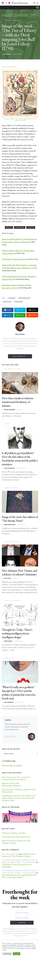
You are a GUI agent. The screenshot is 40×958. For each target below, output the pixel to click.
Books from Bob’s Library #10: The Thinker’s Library (16, 841)
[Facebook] (3, 3)
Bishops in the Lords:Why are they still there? (11, 784)
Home (3, 14)
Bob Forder (7, 54)
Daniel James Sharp (9, 524)
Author (8, 719)
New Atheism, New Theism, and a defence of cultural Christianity (19, 572)
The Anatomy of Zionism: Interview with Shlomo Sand (18, 790)
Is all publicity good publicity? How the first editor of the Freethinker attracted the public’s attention (20, 458)
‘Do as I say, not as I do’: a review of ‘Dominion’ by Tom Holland (16, 778)
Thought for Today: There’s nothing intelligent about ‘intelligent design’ (17, 633)
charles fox (11, 298)
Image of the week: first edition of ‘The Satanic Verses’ (20, 519)
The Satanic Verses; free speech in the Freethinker (17, 865)
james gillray (7, 301)
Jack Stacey (7, 578)
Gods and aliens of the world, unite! (16, 836)
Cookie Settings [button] (7, 954)
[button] (37, 3)
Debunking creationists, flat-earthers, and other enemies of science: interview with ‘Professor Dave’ (18, 798)
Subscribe (21, 922)
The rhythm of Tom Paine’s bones (14, 259)
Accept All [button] (16, 954)
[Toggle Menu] (37, 7)
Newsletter (19, 227)
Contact (31, 227)
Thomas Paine (18, 301)
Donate (9, 227)
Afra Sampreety (9, 702)
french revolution (24, 298)
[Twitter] (6, 3)
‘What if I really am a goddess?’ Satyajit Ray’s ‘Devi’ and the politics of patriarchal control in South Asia (18, 692)
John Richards (8, 641)
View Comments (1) (19, 356)
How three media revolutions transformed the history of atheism (17, 402)
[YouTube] (9, 3)
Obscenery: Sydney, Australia (13, 833)
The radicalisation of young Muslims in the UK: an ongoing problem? (19, 876)
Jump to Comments (9, 67)
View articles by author (12, 765)
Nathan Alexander (9, 409)
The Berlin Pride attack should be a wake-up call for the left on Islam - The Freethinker (19, 861)
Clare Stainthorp (9, 468)
